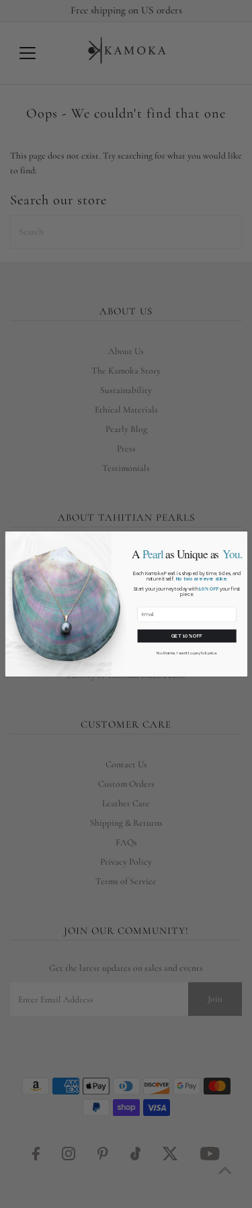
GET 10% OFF (186, 636)
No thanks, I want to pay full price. (187, 653)
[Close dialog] (241, 537)
